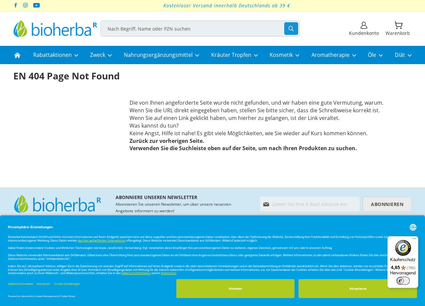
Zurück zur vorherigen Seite (166, 141)
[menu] (212, 55)
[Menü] (414, 240)
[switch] (403, 281)
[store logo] (55, 29)
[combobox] (200, 29)
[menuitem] (17, 55)
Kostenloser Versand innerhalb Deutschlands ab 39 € (226, 5)
